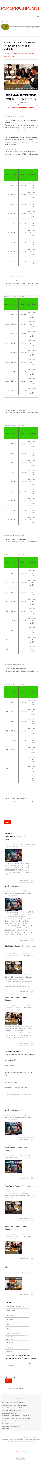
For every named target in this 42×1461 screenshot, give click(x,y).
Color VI (25, 1451)
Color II (18, 1451)
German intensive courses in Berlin (12, 1408)
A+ (31, 33)
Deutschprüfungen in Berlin (24, 107)
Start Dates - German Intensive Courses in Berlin (16, 1416)
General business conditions (10, 1426)
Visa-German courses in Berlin (11, 1421)
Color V (23, 1451)
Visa (7, 1267)
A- (36, 33)
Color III (20, 1451)
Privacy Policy (6, 1423)
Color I (16, 1451)
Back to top (22, 1398)
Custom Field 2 (10, 1355)
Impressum (5, 1428)
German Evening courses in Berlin (12, 1410)
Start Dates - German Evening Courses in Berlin (16, 1418)
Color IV (22, 1451)
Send (8, 1380)
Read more (24, 880)
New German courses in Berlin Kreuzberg (14, 1405)
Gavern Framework (21, 1459)
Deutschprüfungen (24, 1355)
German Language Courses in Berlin (13, 1403)
